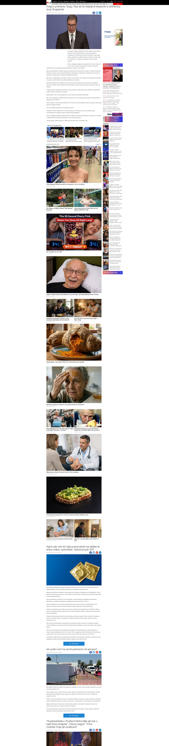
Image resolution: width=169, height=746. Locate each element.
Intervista (65, 3)
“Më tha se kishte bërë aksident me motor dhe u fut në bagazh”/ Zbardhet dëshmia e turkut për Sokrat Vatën (55, 141)
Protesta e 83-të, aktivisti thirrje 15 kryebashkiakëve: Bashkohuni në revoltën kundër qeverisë (73, 141)
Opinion (60, 3)
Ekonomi (74, 3)
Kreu (53, 3)
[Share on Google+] (97, 553)
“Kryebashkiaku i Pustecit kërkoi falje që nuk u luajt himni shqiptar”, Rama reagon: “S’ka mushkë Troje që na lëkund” (111, 102)
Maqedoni (66, 1)
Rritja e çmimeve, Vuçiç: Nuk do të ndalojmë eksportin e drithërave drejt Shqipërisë (83, 8)
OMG (104, 3)
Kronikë (69, 3)
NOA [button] (108, 1)
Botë (77, 1)
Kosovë (60, 1)
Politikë (56, 3)
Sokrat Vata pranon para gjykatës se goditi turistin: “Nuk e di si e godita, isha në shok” (92, 140)
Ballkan (73, 1)
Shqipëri (54, 1)
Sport (98, 3)
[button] (120, 1)
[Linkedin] (100, 13)
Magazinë (87, 3)
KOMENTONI (75, 643)
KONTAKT (103, 1)
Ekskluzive (83, 1)
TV (106, 3)
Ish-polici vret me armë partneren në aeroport (71, 649)
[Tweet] (97, 13)
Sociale (78, 3)
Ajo (90, 3)
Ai (92, 3)
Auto (101, 3)
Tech (95, 3)
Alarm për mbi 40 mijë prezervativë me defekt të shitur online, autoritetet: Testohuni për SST (112, 92)
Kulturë (82, 3)
